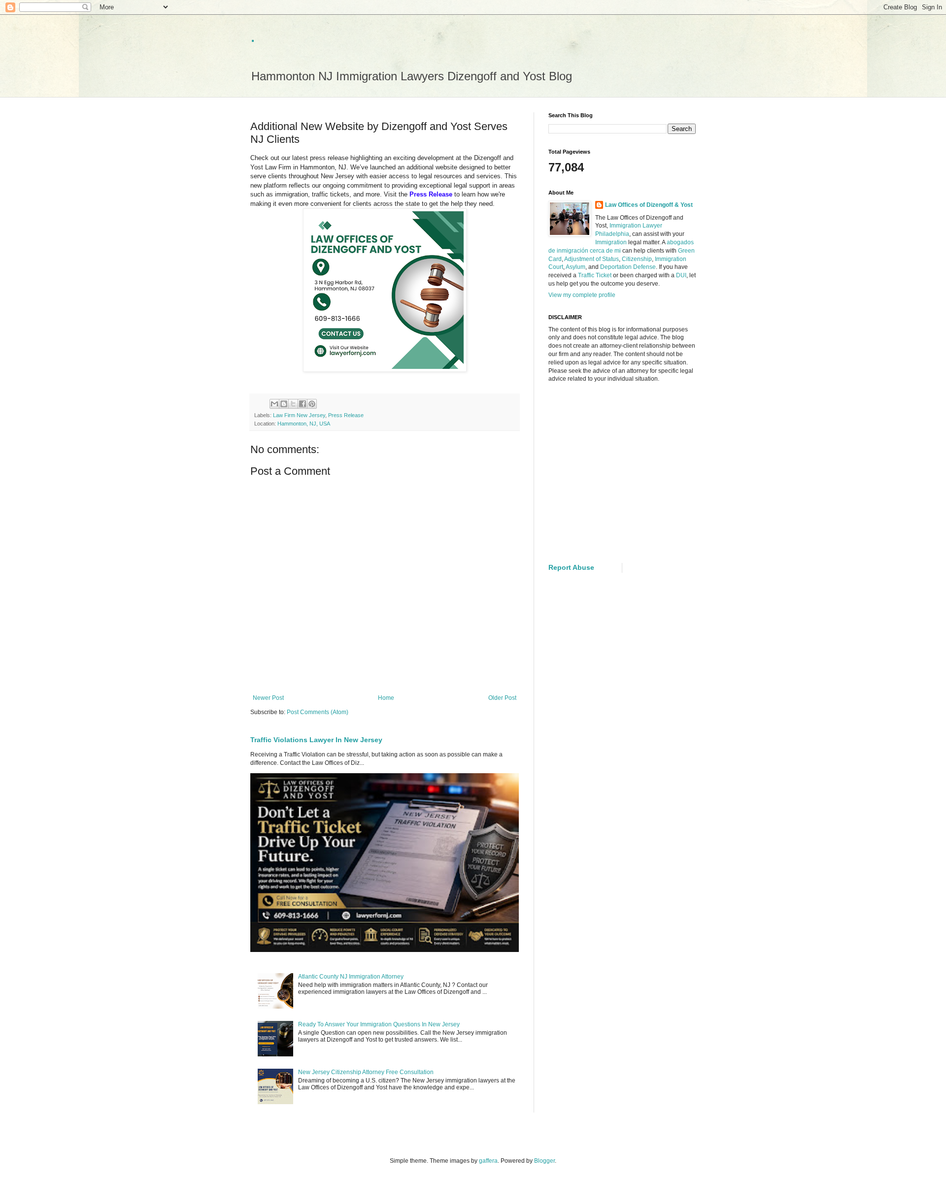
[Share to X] (293, 404)
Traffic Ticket (594, 275)
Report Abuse (571, 567)
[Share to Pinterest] (312, 404)
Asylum (575, 266)
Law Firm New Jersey (299, 415)
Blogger (544, 1160)
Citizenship (637, 259)
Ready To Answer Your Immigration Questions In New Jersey (379, 1024)
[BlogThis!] (284, 404)
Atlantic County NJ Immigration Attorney (351, 976)
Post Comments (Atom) (317, 712)
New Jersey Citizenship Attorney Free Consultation (366, 1072)
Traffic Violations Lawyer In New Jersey (316, 740)
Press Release (346, 415)
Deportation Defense (628, 266)
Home (386, 697)
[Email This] (274, 404)
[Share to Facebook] (302, 404)
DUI (681, 275)
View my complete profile (581, 295)
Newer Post (268, 697)
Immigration (611, 242)
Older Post (502, 697)
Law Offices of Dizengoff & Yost (649, 204)
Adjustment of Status (591, 259)
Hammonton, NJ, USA (303, 423)
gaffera (488, 1160)
